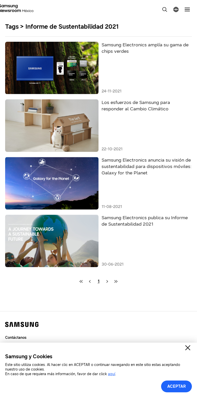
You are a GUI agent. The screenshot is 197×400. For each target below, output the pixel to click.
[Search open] (164, 9)
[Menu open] (187, 9)
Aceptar (176, 386)
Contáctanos (15, 337)
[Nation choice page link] (176, 9)
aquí (111, 374)
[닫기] (188, 348)
